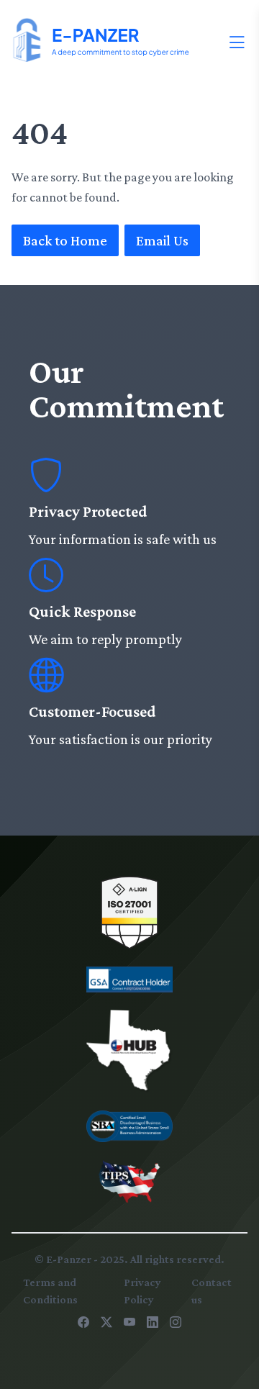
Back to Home (65, 240)
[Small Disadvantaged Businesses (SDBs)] (129, 1126)
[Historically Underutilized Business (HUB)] (129, 1051)
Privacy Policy (142, 1291)
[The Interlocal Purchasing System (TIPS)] (129, 1181)
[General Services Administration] (129, 979)
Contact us (211, 1291)
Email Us (162, 240)
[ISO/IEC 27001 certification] (129, 912)
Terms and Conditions (50, 1291)
